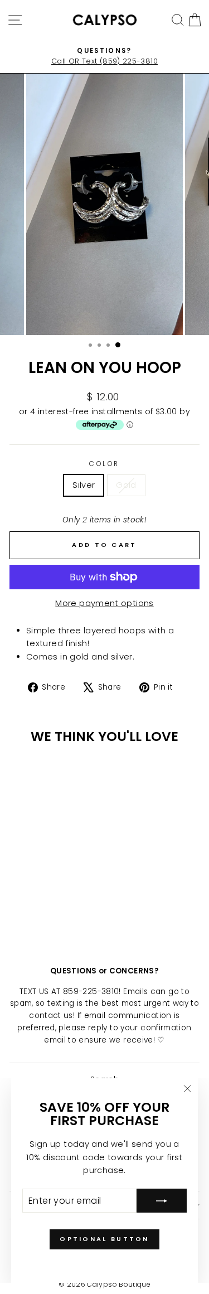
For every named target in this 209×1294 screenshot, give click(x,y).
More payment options (104, 603)
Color (104, 463)
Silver (83, 485)
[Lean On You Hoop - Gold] (52, 917)
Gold (126, 485)
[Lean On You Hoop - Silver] (39, 917)
